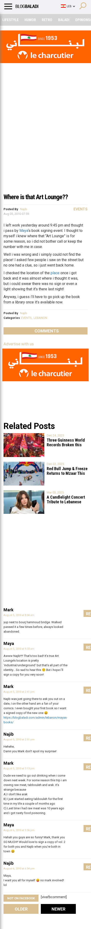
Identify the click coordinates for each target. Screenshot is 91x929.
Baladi (63, 20)
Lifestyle (10, 20)
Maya (23, 230)
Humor (30, 20)
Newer (58, 909)
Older (21, 909)
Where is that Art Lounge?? (36, 197)
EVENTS (26, 318)
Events (81, 209)
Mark (9, 609)
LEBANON (40, 318)
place (55, 273)
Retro (47, 20)
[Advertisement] (45, 142)
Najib (23, 209)
